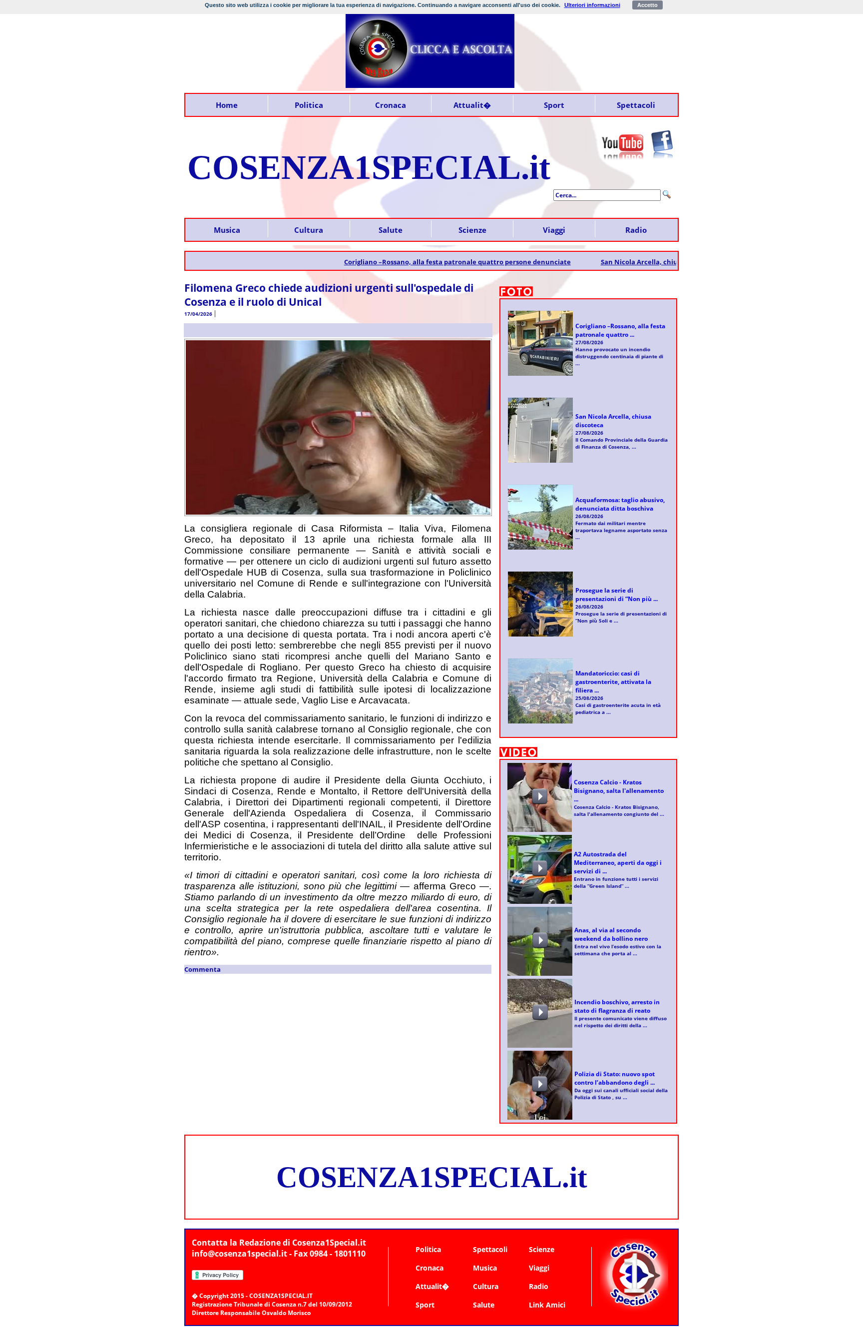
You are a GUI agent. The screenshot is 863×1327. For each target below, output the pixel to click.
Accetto (647, 5)
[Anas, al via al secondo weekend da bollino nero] (540, 949)
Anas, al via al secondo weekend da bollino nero (611, 934)
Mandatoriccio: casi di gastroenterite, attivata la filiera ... (613, 681)
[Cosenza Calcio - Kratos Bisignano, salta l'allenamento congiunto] (539, 805)
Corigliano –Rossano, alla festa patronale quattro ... (620, 330)
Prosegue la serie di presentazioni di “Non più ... (616, 594)
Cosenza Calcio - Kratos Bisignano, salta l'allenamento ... (619, 790)
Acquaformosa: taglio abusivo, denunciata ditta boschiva (620, 504)
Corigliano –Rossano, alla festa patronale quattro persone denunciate (416, 261)
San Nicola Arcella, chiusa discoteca (618, 261)
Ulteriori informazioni (592, 5)
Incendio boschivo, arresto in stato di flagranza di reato (617, 1006)
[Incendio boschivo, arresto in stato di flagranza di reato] (540, 1021)
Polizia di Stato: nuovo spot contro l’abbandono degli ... (614, 1078)
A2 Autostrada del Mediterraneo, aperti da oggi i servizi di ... (618, 862)
